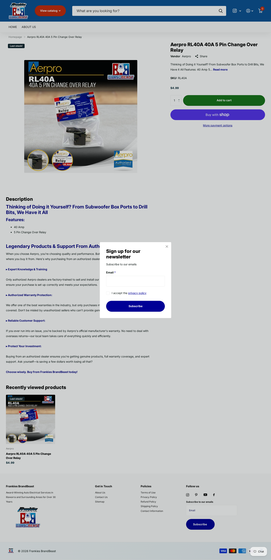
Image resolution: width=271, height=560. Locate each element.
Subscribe (135, 306)
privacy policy (137, 293)
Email (111, 272)
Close (166, 246)
